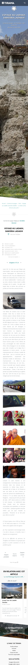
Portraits (14, 648)
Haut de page (13, 562)
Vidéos (14, 650)
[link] (11, 600)
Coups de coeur (14, 652)
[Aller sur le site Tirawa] (8, 3)
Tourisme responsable (14, 654)
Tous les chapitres (14, 554)
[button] (24, 3)
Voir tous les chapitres (13, 257)
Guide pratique (14, 646)
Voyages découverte (14, 662)
